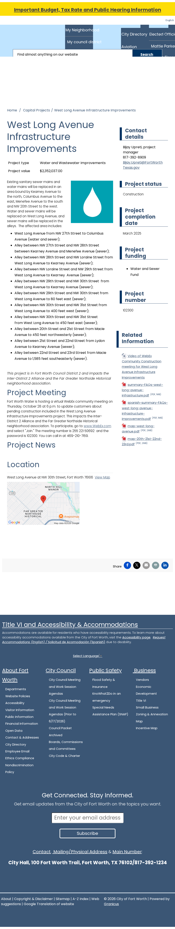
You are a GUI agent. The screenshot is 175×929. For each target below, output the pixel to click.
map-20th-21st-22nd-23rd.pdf (142, 441)
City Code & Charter (64, 756)
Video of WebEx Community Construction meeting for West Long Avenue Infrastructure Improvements (141, 367)
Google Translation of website (49, 904)
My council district (80, 42)
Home (12, 110)
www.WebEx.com (97, 426)
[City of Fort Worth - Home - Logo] (19, 34)
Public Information (19, 717)
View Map (102, 477)
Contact (42, 852)
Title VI (141, 701)
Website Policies (17, 696)
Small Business (147, 707)
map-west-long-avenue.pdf (138, 429)
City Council (61, 670)
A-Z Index (81, 898)
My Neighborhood (79, 30)
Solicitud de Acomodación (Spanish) (76, 642)
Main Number (127, 852)
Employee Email (17, 751)
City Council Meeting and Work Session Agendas (64, 687)
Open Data (13, 731)
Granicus (111, 904)
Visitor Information (19, 710)
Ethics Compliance (19, 758)
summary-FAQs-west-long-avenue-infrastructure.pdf (142, 390)
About (6, 898)
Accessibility (14, 703)
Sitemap (63, 898)
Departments (15, 689)
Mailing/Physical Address (79, 852)
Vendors (142, 680)
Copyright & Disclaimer (33, 898)
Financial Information (21, 724)
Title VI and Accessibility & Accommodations (70, 624)
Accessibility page (136, 637)
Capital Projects (36, 110)
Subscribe (87, 833)
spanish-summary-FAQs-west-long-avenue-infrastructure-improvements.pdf (145, 410)
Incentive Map (147, 728)
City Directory (134, 34)
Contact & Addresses (22, 737)
